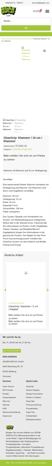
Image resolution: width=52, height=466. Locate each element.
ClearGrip (14, 39)
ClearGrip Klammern (25, 39)
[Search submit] (26, 28)
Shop (7, 39)
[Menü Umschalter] (47, 11)
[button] (44, 50)
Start (3, 39)
